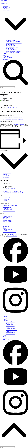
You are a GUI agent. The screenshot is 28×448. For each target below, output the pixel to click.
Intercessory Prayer (7, 221)
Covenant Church (4, 3)
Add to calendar (4, 150)
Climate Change (7, 207)
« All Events (3, 102)
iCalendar (5, 174)
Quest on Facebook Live (18, 124)
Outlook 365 (6, 175)
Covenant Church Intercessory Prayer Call (13, 117)
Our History (6, 199)
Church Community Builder (9, 232)
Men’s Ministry (6, 217)
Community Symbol (12, 236)
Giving (4, 228)
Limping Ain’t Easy (7, 208)
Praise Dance (6, 218)
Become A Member (7, 229)
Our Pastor (5, 200)
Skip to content (3, 0)
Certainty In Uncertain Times (10, 205)
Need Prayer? (6, 226)
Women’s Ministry (7, 216)
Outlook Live (6, 177)
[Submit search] (14, 87)
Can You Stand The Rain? (9, 211)
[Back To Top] (14, 445)
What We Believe (7, 198)
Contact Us (5, 230)
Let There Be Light (7, 209)
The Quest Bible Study (11, 188)
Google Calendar (7, 173)
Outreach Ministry (7, 220)
